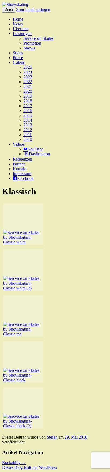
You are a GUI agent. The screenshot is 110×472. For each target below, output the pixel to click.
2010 (27, 139)
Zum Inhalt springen (33, 9)
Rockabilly (14, 462)
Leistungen (22, 33)
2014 (27, 120)
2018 (27, 101)
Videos (19, 144)
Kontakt (19, 169)
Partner (19, 164)
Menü (8, 10)
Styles (18, 53)
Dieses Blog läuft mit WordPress (29, 467)
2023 (27, 77)
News (18, 24)
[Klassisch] (23, 224)
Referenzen (22, 159)
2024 (27, 72)
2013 (27, 125)
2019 (27, 96)
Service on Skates (38, 38)
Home (18, 19)
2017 (27, 105)
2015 (27, 115)
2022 (27, 81)
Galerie (19, 62)
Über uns (20, 28)
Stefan (52, 437)
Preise (18, 57)
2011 (27, 134)
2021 (27, 86)
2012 (27, 129)
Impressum (22, 173)
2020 (27, 91)
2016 (27, 110)
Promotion (32, 43)
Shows (29, 48)
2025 (27, 67)
